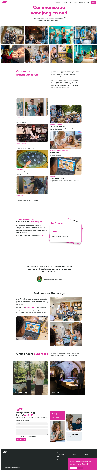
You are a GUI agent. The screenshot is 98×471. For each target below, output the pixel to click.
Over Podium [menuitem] (82, 2)
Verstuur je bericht (21, 439)
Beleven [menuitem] (65, 2)
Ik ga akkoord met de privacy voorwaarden (26, 436)
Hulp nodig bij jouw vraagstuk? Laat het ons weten (28, 235)
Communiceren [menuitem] (57, 2)
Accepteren (73, 467)
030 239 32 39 (71, 436)
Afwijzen (80, 467)
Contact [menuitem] (93, 2)
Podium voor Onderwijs (30, 307)
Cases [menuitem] (75, 2)
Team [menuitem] (88, 2)
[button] (66, 233)
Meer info (88, 464)
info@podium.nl (71, 437)
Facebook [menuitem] (87, 454)
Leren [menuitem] (70, 2)
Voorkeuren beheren (89, 467)
